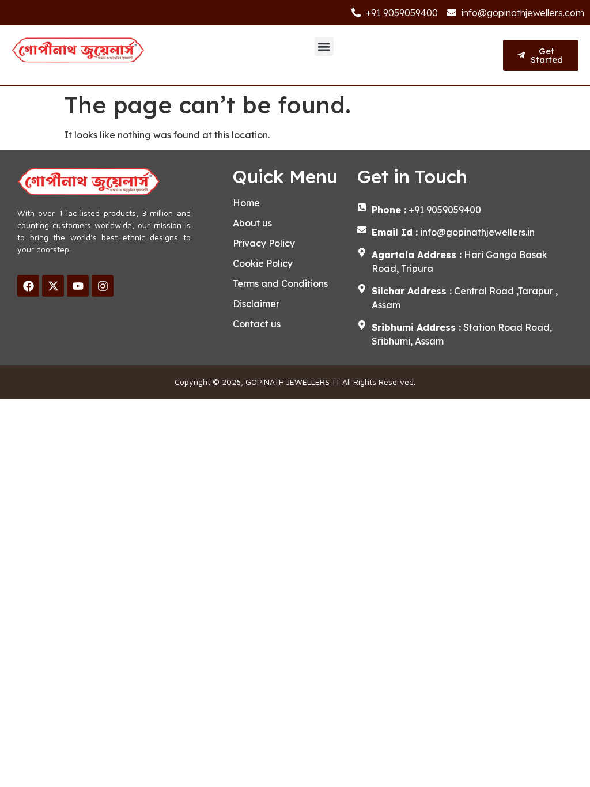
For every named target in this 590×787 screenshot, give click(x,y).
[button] (324, 46)
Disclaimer (256, 303)
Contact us (257, 324)
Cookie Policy (263, 263)
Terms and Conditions (280, 283)
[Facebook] (28, 286)
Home (246, 203)
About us (252, 223)
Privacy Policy (264, 243)
